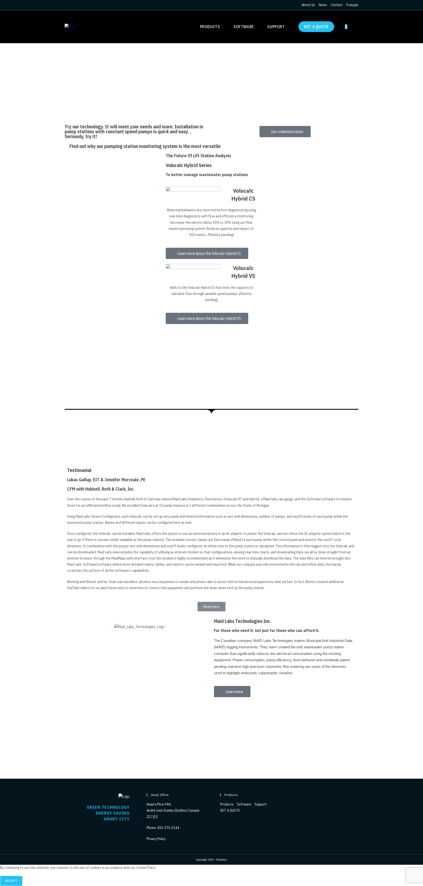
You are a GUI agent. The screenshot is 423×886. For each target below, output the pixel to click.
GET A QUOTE (230, 810)
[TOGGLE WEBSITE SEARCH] (356, 27)
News (323, 5)
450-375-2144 (168, 828)
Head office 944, (159, 804)
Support (261, 804)
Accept (11, 881)
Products (227, 804)
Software (244, 804)
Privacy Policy (156, 839)
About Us (308, 5)
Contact (337, 5)
